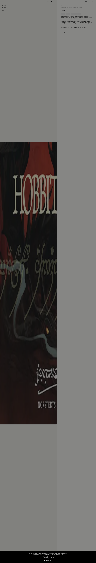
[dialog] (48, 281)
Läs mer (61, 554)
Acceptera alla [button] (45, 557)
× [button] (94, 552)
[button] (48, 560)
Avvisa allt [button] (53, 557)
